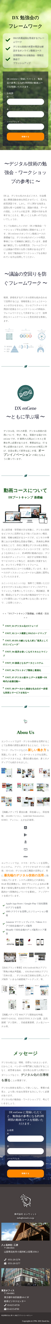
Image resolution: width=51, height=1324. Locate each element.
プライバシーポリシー (26, 1315)
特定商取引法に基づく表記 (9, 1315)
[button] (25, 626)
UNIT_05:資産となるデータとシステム (24, 662)
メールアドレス (13, 122)
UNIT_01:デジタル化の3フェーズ (21, 625)
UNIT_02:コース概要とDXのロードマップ (25, 633)
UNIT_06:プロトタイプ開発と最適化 (23, 670)
